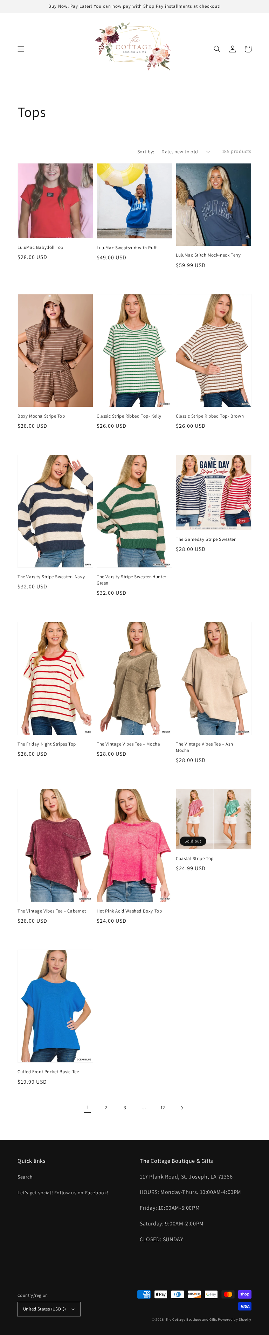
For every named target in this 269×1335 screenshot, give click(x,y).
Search (25, 1177)
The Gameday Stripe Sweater (206, 539)
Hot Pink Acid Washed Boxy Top (129, 911)
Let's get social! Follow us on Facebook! (63, 1192)
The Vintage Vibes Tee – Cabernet (52, 911)
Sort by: (145, 151)
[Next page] (181, 1108)
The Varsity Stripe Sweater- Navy (51, 577)
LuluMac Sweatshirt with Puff (127, 248)
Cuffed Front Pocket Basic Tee (48, 1072)
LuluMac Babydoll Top (40, 247)
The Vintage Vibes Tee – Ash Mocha (204, 747)
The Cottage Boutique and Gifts (191, 1319)
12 (162, 1107)
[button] (21, 49)
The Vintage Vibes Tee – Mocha (128, 744)
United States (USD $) (44, 1309)
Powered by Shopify (234, 1319)
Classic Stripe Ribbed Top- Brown (210, 416)
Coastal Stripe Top (195, 858)
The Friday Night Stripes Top (47, 744)
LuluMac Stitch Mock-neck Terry (208, 255)
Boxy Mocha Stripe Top (41, 416)
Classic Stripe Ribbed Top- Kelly (129, 416)
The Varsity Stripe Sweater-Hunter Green (131, 580)
